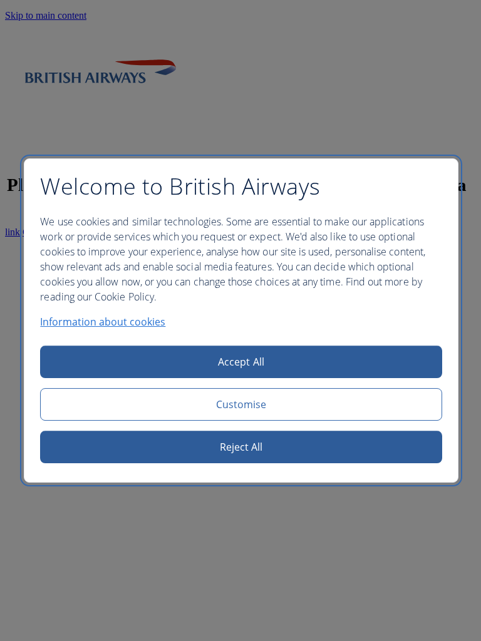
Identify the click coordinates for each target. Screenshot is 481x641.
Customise (241, 404)
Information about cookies (102, 322)
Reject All (241, 447)
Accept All (241, 362)
